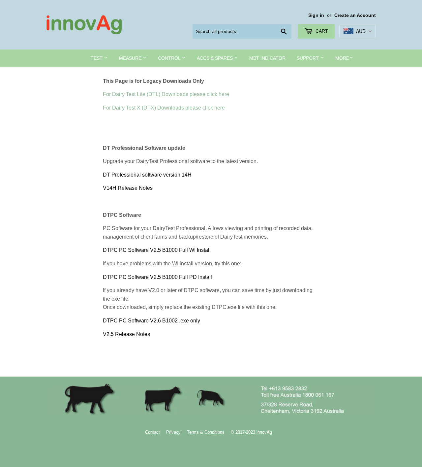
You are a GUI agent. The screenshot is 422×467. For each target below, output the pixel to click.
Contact (152, 432)
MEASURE (131, 58)
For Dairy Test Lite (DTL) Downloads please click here (166, 94)
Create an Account (355, 15)
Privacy (173, 432)
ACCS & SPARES (215, 58)
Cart (321, 31)
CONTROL (170, 58)
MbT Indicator (267, 58)
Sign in (316, 15)
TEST (97, 58)
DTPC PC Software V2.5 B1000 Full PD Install (157, 277)
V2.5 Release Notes (126, 334)
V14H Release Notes (128, 188)
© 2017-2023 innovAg (251, 432)
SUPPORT (308, 58)
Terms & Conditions (206, 432)
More (342, 58)
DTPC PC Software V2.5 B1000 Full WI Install (157, 250)
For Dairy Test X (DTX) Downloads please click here (164, 108)
